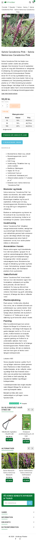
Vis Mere (9, 439)
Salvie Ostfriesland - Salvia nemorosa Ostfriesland (26, 473)
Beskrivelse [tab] (6, 148)
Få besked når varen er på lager (15, 135)
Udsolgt (15, 106)
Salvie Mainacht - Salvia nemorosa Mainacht (9, 473)
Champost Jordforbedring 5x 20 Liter (26, 434)
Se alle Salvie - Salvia (13, 142)
